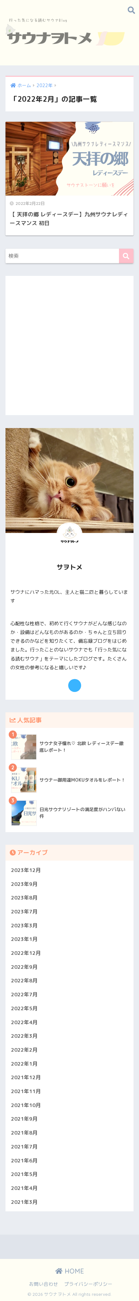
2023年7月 (24, 911)
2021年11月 (26, 1091)
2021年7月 (24, 1146)
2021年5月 (24, 1174)
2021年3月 (24, 1201)
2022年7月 (24, 994)
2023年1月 (24, 939)
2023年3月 (24, 925)
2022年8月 (24, 980)
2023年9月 (24, 884)
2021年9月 (24, 1118)
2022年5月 (24, 1008)
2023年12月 (26, 870)
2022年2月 (24, 1049)
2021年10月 (26, 1105)
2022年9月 (24, 966)
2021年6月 (24, 1160)
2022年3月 (24, 1035)
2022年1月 (24, 1063)
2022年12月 (26, 952)
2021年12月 (26, 1077)
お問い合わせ (43, 1284)
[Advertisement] (69, 345)
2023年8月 (24, 897)
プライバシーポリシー (88, 1284)
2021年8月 (24, 1132)
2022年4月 (24, 1022)
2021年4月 (24, 1188)
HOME (73, 1271)
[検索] (126, 256)
